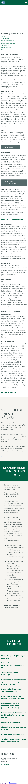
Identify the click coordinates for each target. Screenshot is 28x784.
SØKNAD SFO (11, 147)
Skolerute (4, 50)
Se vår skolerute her (8, 392)
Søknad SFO (5, 38)
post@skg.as (5, 764)
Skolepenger (5, 36)
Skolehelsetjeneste (8, 43)
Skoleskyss (5, 45)
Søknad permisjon (7, 41)
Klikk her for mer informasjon (12, 219)
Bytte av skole (6, 47)
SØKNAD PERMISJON (10, 182)
